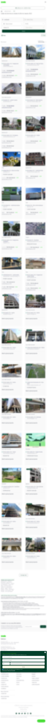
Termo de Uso (4, 670)
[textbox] (27, 663)
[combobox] (27, 663)
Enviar (23, 667)
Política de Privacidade (11, 670)
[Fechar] (45, 652)
